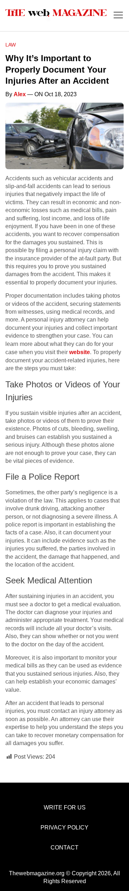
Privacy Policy (64, 827)
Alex (20, 94)
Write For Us (65, 807)
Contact (64, 848)
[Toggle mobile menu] (118, 15)
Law (10, 45)
